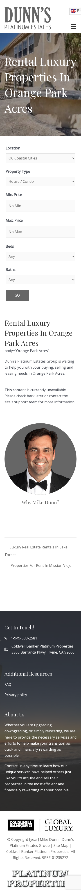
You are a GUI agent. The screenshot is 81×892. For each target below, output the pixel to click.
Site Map (61, 845)
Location (13, 148)
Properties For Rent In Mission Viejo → (43, 565)
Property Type (18, 171)
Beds (10, 246)
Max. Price (14, 220)
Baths (11, 269)
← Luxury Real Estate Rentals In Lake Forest (36, 548)
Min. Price (14, 194)
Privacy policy (15, 694)
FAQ (7, 684)
